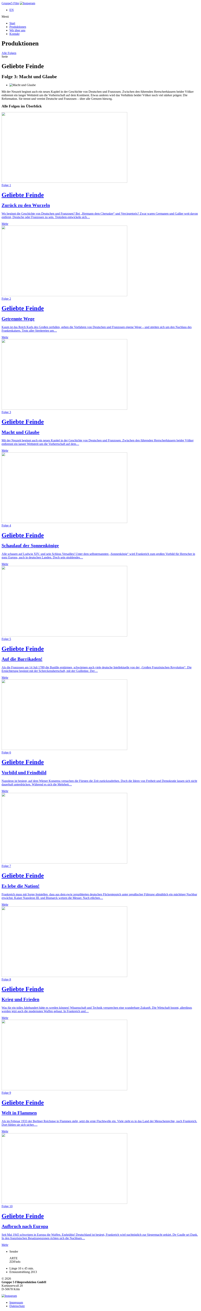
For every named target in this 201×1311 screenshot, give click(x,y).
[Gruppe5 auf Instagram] (27, 3)
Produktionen (17, 26)
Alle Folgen (9, 53)
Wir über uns (17, 30)
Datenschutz (17, 1306)
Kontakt (14, 33)
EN (11, 10)
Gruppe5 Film (10, 3)
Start (12, 23)
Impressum (16, 1302)
